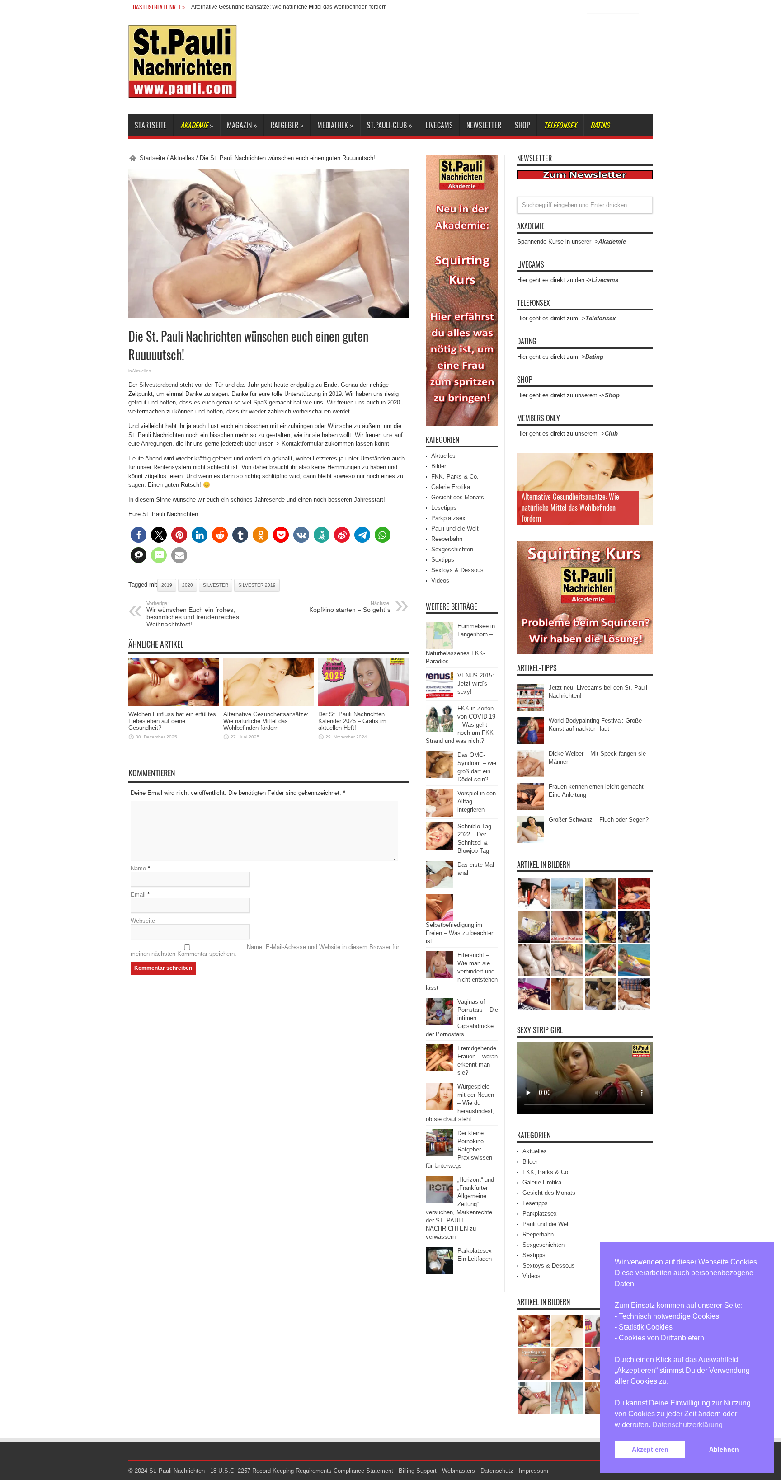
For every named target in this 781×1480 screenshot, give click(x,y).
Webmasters (458, 1470)
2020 (187, 585)
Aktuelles (182, 158)
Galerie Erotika (450, 487)
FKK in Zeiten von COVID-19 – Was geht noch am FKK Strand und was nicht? (460, 724)
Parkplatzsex (448, 518)
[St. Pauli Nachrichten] (182, 91)
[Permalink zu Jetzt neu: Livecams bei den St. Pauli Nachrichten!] (530, 708)
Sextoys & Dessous (457, 570)
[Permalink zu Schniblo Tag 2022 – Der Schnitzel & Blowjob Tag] (439, 847)
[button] (138, 535)
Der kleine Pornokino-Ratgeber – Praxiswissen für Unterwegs (459, 1149)
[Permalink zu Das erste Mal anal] (439, 886)
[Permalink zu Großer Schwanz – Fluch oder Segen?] (530, 840)
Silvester (215, 585)
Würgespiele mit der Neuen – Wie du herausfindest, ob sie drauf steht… (460, 1103)
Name (138, 868)
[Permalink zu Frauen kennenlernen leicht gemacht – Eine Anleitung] (530, 807)
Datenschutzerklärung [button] (687, 1424)
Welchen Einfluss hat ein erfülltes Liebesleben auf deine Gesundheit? (172, 721)
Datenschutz (496, 1470)
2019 (166, 585)
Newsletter (483, 125)
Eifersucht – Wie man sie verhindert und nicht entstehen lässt (462, 971)
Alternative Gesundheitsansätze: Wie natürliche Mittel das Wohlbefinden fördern (289, 7)
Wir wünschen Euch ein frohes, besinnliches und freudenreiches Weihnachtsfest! (192, 614)
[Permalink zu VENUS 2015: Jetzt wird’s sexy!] (439, 696)
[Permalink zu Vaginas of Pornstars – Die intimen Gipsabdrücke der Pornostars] (439, 1023)
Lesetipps (443, 507)
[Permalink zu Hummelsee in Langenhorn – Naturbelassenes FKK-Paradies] (439, 647)
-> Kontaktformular (298, 443)
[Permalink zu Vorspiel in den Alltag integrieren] (439, 814)
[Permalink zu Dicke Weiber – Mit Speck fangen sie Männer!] (530, 774)
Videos (440, 580)
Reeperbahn (446, 539)
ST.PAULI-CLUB (389, 125)
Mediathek (335, 125)
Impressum (533, 1470)
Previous (643, 462)
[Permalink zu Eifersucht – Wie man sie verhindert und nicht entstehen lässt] (439, 976)
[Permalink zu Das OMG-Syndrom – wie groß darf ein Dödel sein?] (439, 776)
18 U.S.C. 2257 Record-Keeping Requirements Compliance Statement (301, 1470)
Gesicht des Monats (457, 497)
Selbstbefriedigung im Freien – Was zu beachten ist (460, 932)
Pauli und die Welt (455, 528)
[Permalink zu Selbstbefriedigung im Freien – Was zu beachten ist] (439, 919)
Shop (522, 125)
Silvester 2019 (257, 585)
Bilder (438, 466)
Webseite (143, 920)
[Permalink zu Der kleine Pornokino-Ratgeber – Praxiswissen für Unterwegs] (439, 1154)
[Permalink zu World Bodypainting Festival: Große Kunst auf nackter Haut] (530, 741)
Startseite (151, 125)
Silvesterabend (158, 384)
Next (643, 476)
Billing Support (418, 1470)
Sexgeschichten (452, 549)
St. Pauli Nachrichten (177, 1470)
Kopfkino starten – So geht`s (349, 607)
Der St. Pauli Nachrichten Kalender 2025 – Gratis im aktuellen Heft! (352, 721)
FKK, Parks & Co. (455, 476)
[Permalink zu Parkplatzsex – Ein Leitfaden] (439, 1272)
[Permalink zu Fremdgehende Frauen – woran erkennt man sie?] (439, 1069)
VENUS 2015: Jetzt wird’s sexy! (475, 683)
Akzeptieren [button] (650, 1449)
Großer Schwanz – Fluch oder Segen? (599, 819)
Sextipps (442, 559)
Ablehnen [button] (724, 1449)
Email (138, 894)
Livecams (439, 125)
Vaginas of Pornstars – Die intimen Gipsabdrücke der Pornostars (462, 1018)
